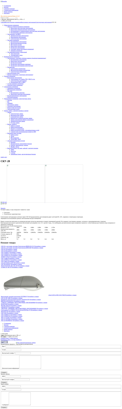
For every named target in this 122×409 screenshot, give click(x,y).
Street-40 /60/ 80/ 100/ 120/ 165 (9, 265)
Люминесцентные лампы (18, 121)
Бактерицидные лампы (17, 115)
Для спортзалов (15, 53)
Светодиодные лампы (17, 113)
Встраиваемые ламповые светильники (21, 32)
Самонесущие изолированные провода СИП (23, 131)
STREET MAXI (5, 256)
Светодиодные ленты (13, 109)
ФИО (3, 376)
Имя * (3, 346)
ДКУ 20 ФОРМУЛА (6, 320)
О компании (7, 5)
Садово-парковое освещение (15, 83)
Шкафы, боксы (15, 146)
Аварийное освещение (13, 88)
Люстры (9, 100)
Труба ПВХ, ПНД (16, 139)
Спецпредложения (9, 8)
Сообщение (5, 404)
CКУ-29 (3, 250)
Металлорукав (15, 137)
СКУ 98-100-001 (5, 264)
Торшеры (10, 103)
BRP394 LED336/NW (7, 301)
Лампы (9, 112)
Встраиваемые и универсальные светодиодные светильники (28, 31)
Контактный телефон (8, 379)
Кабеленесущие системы (14, 133)
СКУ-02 (3, 249)
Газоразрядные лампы (17, 116)
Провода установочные (17, 128)
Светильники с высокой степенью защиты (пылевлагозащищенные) (26, 58)
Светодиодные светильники (19, 38)
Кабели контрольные (16, 127)
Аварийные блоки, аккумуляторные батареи (23, 154)
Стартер (13, 152)
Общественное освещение (11, 25)
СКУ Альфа (4, 258)
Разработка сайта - (11, 339)
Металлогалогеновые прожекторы (20, 70)
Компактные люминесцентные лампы (21, 118)
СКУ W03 (4, 313)
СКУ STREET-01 (6, 255)
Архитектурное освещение (15, 85)
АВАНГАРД (4, 307)
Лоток (12, 136)
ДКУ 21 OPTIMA (6, 319)
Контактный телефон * (8, 353)
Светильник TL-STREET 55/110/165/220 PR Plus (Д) (15, 310)
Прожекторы (11, 67)
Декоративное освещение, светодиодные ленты (17, 98)
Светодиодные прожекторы (18, 71)
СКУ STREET (5, 252)
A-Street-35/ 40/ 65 (6, 267)
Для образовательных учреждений (17, 52)
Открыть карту (5, 338)
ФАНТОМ (4, 304)
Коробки (13, 142)
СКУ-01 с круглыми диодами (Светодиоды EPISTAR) (16, 247)
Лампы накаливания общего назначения (22, 119)
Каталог (6, 7)
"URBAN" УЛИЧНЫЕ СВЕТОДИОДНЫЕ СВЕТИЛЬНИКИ (18, 302)
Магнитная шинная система (18, 43)
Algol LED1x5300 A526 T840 (56, 295)
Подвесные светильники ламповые (21, 64)
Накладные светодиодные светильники (22, 28)
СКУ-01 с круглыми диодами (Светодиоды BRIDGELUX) (17, 246)
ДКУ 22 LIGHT (5, 317)
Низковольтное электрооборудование (21, 143)
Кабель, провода (12, 124)
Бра (8, 101)
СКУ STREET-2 (5, 253)
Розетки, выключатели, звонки (19, 145)
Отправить (4, 372)
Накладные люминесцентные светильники (23, 29)
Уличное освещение (15, 22)
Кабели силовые (15, 125)
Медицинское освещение (14, 89)
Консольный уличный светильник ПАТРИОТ (14, 296)
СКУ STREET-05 (6, 316)
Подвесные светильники (18, 47)
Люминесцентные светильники (20, 35)
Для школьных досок (16, 55)
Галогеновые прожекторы (18, 68)
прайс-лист (4, 157)
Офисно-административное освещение (18, 26)
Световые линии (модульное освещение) (22, 49)
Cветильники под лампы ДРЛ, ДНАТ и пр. (23, 79)
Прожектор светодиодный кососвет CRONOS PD (15, 299)
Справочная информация (11, 10)
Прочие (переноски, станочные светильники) (20, 74)
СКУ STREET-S (5, 314)
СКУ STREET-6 (5, 259)
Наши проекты (8, 11)
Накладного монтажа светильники (20, 94)
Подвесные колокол (16, 62)
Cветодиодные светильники (44, 22)
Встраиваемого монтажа (17, 92)
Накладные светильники (18, 46)
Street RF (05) (4, 311)
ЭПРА (12, 149)
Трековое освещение (16, 50)
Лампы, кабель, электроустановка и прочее (16, 110)
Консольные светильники (28, 22)
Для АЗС (9, 91)
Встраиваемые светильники (18, 41)
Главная (3, 22)
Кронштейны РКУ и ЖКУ (18, 82)
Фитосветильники (12, 97)
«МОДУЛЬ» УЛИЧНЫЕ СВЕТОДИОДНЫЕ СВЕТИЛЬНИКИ (18, 308)
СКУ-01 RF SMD (6, 298)
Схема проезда (13, 338)
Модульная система (16, 44)
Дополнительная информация (10, 368)
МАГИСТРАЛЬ (5, 305)
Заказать (3, 208)
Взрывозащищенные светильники (17, 95)
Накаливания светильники (18, 37)
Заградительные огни (13, 73)
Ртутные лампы (15, 122)
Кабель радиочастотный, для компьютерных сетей (25, 130)
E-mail (3, 349)
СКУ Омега (4, 261)
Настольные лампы (12, 104)
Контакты (7, 13)
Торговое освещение (13, 40)
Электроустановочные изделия (16, 140)
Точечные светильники (13, 106)
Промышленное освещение (12, 56)
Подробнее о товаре (40, 246)
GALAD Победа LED (7, 262)
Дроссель (13, 151)
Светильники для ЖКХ (14, 34)
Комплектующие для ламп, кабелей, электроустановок (22, 148)
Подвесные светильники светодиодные (22, 65)
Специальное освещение (11, 86)
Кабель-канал (14, 134)
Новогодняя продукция (14, 107)
